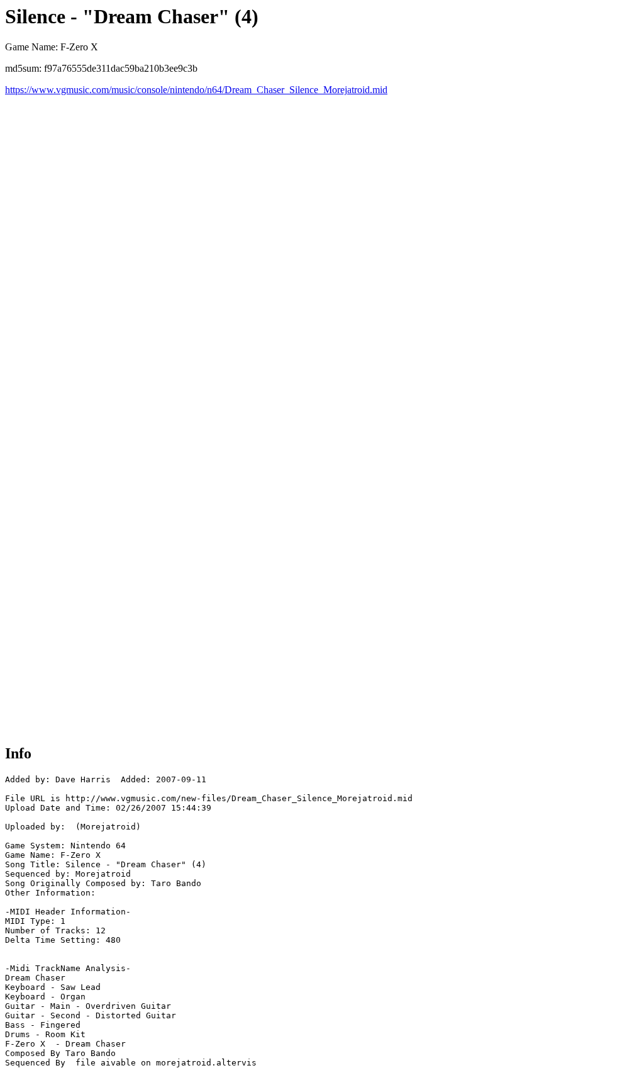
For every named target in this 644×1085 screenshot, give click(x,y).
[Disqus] (322, 253)
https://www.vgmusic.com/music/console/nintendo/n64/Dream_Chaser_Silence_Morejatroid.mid (196, 89)
